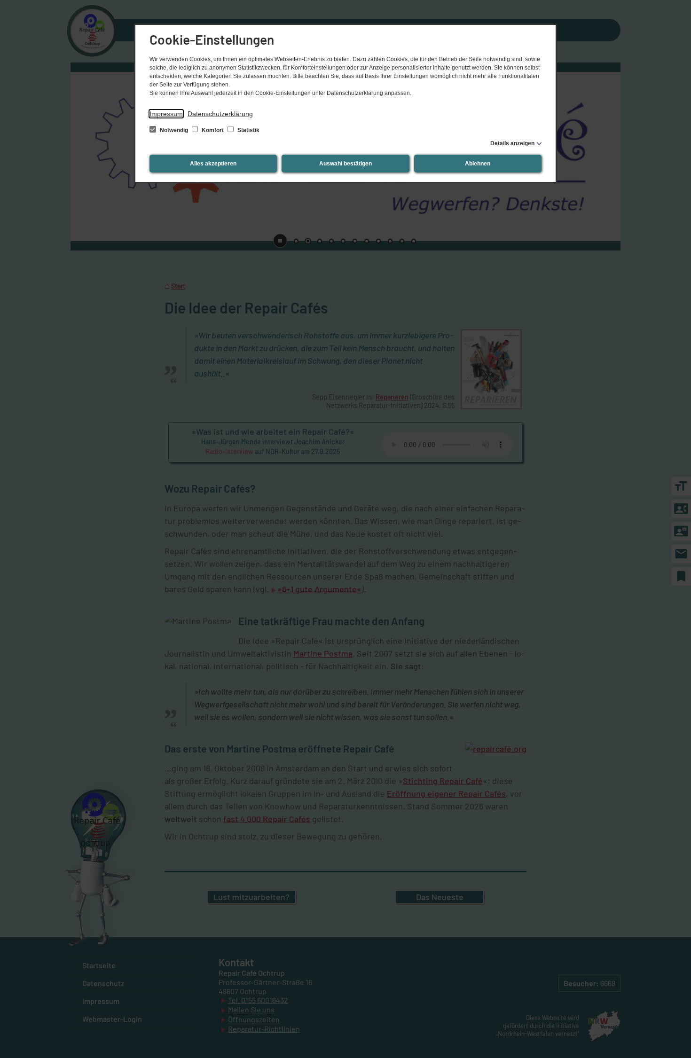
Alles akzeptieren (213, 163)
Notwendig (173, 130)
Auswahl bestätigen (345, 163)
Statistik (247, 130)
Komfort (212, 130)
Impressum (166, 114)
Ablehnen (477, 163)
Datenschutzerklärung (220, 114)
